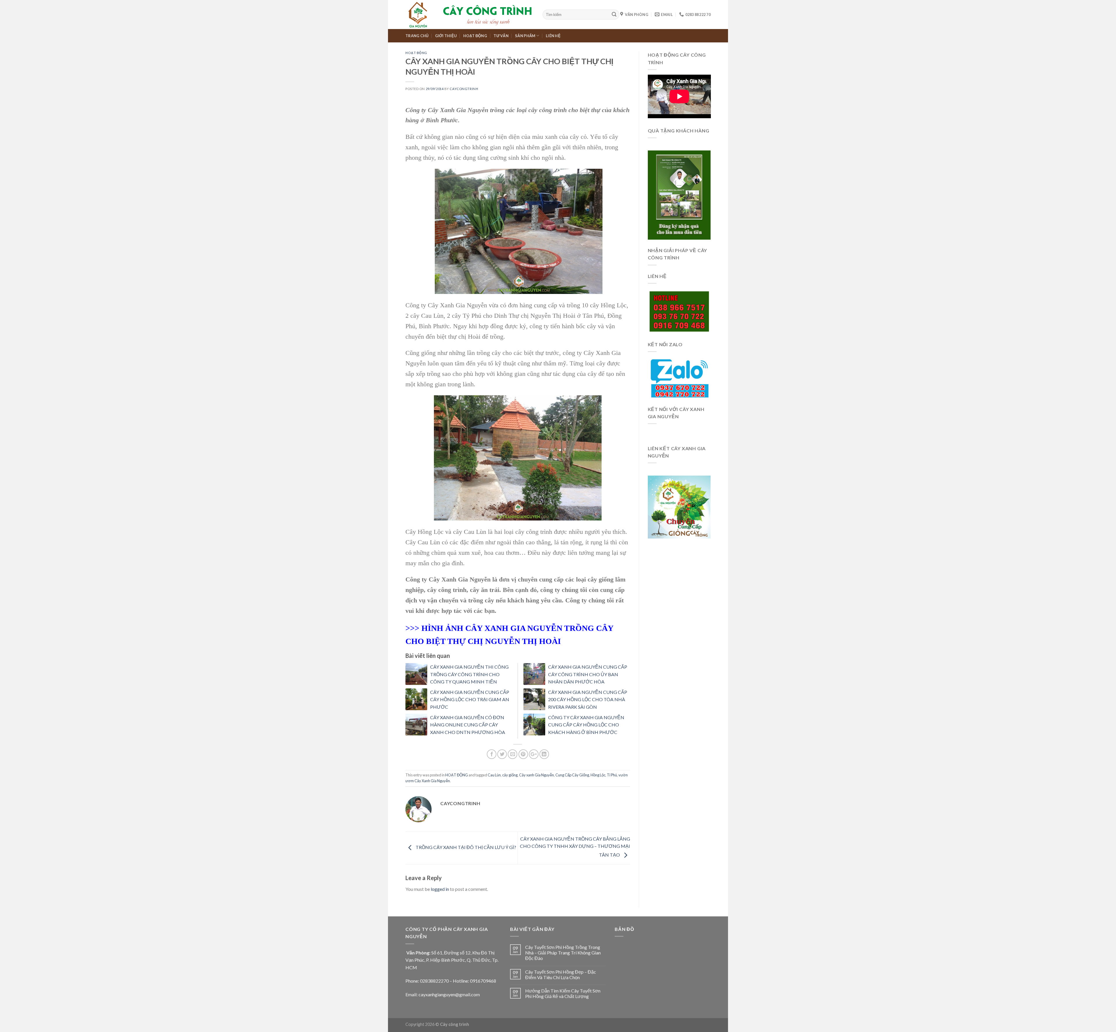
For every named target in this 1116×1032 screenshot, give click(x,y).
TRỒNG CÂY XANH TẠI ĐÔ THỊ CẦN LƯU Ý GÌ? (465, 847)
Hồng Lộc (598, 775)
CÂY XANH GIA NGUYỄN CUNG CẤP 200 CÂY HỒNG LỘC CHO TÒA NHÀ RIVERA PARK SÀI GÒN (587, 699)
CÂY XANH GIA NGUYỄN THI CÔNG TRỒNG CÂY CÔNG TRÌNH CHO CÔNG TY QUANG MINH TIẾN (469, 674)
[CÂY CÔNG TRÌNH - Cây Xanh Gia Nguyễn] (469, 14)
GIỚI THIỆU (446, 35)
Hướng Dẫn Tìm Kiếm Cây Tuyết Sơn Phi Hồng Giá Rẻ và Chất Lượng (562, 993)
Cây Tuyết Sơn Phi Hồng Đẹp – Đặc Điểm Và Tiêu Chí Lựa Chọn (560, 974)
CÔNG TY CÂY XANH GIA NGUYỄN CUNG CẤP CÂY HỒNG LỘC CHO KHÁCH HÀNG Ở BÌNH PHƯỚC (586, 725)
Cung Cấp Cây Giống (572, 775)
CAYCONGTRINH (464, 89)
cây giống (510, 775)
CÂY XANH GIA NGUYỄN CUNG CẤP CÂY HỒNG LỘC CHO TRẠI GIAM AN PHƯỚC (469, 699)
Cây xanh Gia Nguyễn (536, 775)
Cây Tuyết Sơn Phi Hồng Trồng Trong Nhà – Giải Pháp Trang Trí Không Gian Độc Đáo (563, 952)
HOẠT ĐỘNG (475, 35)
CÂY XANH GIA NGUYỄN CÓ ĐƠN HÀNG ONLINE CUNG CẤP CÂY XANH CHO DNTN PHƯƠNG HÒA (467, 725)
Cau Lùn (494, 775)
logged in (440, 889)
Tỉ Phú (612, 775)
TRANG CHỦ (416, 35)
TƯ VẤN (501, 35)
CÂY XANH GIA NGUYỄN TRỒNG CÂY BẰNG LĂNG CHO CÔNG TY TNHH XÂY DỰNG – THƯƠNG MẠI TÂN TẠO (575, 846)
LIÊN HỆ (553, 35)
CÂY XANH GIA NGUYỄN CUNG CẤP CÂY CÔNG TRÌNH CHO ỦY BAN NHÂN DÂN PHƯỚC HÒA (587, 674)
